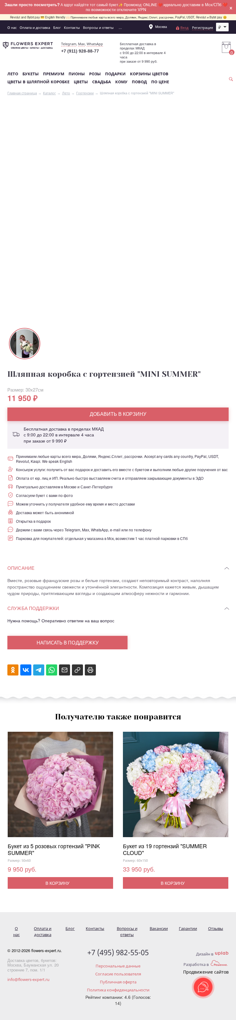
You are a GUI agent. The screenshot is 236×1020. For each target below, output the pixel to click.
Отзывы (215, 928)
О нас (12, 27)
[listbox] (222, 27)
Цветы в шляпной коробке (38, 82)
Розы (95, 74)
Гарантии (188, 928)
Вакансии (159, 928)
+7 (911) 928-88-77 (80, 51)
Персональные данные (118, 966)
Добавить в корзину (118, 413)
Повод (139, 82)
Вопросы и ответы (98, 27)
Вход (184, 27)
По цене (160, 82)
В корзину (57, 883)
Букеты (30, 74)
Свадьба (101, 82)
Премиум (53, 74)
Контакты (72, 27)
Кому (121, 82)
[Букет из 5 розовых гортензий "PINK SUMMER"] (60, 787)
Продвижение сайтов (206, 972)
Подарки (115, 74)
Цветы (81, 82)
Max (81, 43)
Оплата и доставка (35, 27)
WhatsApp (95, 43)
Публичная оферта (118, 982)
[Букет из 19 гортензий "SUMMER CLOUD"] (175, 787)
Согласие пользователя (118, 974)
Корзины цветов (149, 74)
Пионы (77, 74)
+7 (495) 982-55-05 (118, 952)
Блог (57, 27)
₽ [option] (219, 27)
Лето (12, 74)
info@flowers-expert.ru (28, 979)
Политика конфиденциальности (118, 990)
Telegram (68, 43)
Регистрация (202, 27)
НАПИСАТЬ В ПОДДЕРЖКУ (68, 642)
